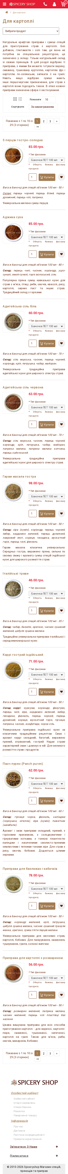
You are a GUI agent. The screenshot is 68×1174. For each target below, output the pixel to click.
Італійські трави (16, 573)
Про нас (18, 1126)
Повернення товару (25, 1115)
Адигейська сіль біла (19, 306)
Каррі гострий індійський (23, 654)
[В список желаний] (61, 177)
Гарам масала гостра (19, 476)
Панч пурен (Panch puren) (23, 763)
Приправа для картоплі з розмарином (33, 958)
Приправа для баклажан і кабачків (30, 868)
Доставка (19, 1130)
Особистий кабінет (24, 1098)
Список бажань (23, 1107)
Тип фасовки (38, 154)
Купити (49, 177)
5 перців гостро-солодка (23, 140)
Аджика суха (13, 217)
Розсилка (19, 1111)
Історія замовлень (24, 1103)
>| (37, 127)
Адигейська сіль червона (23, 387)
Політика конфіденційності (29, 1134)
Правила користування (28, 1139)
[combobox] (47, 160)
